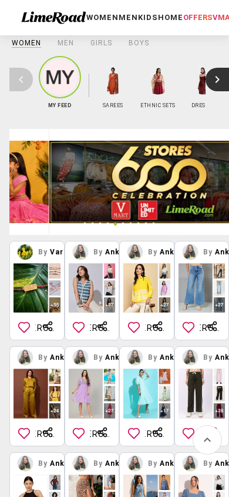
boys (139, 43)
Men (66, 43)
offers (198, 17)
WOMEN (26, 43)
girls (101, 43)
